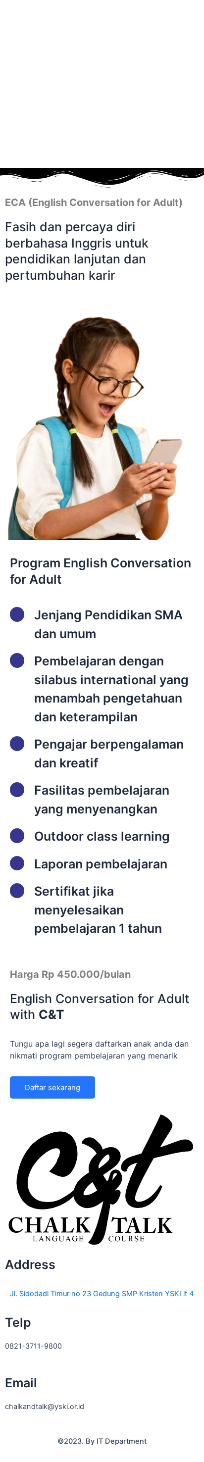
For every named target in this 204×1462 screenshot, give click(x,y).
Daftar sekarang (52, 1087)
